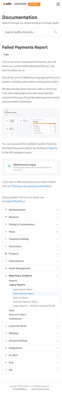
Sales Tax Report (20, 297)
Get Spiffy (33, 4)
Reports (53, 148)
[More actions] (12, 54)
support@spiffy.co (15, 201)
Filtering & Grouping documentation (32, 186)
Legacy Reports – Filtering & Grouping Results (34, 305)
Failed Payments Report (23, 293)
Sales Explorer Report (22, 289)
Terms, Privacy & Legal (40, 389)
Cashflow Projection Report (25, 301)
